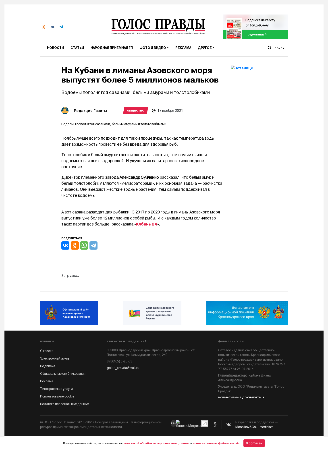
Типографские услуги (56, 389)
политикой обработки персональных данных (156, 443)
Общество (135, 110)
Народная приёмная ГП (112, 48)
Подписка (47, 366)
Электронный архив (55, 358)
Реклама (183, 48)
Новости (55, 48)
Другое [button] (205, 48)
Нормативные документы (240, 397)
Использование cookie (57, 396)
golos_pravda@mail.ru (123, 368)
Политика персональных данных (64, 404)
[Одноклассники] (75, 245)
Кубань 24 (146, 224)
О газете (46, 351)
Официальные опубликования (62, 374)
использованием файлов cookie (216, 443)
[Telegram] (93, 245)
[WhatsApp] (84, 245)
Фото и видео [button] (152, 48)
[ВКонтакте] (65, 245)
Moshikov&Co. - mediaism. (254, 427)
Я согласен (254, 443)
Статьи (77, 48)
